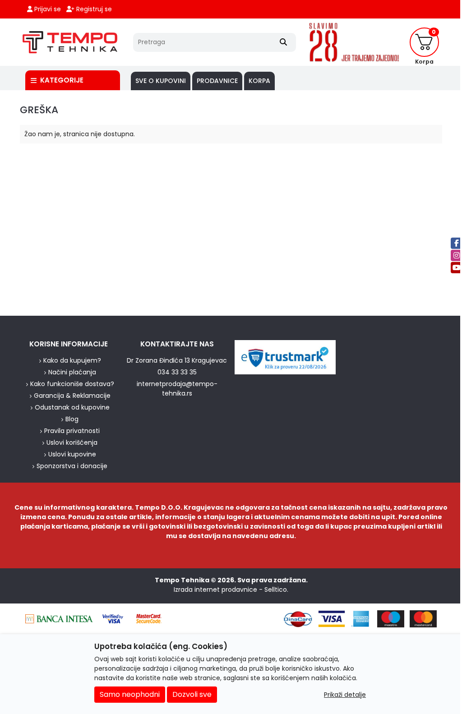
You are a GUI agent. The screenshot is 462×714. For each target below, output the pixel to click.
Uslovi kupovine (72, 454)
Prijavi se (46, 9)
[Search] (283, 42)
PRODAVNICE (217, 80)
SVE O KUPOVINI (160, 80)
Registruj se (93, 9)
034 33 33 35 (177, 372)
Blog (72, 419)
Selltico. (276, 589)
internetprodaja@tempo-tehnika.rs (177, 388)
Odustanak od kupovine (72, 407)
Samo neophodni (130, 694)
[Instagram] (456, 255)
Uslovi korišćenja (71, 442)
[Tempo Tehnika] (70, 42)
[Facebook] (456, 243)
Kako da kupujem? (72, 360)
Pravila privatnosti (72, 430)
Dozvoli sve (192, 694)
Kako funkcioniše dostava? (72, 383)
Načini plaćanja (72, 372)
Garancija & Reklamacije (72, 395)
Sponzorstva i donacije (72, 465)
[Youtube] (456, 267)
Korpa (259, 80)
